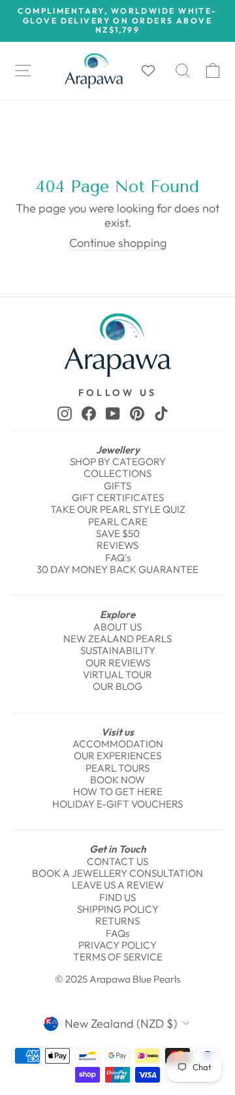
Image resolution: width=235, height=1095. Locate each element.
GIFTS (117, 486)
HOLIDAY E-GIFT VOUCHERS (117, 804)
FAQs (117, 933)
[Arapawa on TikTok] (161, 413)
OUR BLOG (117, 686)
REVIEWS (117, 545)
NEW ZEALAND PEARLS (117, 638)
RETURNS (117, 921)
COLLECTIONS (117, 473)
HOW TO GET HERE (118, 791)
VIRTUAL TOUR (117, 674)
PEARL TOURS (117, 768)
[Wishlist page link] (155, 70)
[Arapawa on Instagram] (64, 413)
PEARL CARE (118, 521)
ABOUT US (117, 627)
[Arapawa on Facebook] (89, 413)
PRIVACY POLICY (117, 945)
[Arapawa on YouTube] (113, 413)
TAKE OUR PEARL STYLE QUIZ (117, 509)
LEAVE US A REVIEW (118, 885)
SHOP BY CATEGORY (118, 461)
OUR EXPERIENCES (117, 755)
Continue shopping (117, 243)
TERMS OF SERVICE (118, 957)
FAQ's (118, 557)
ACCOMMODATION (117, 744)
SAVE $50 (118, 533)
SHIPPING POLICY (118, 909)
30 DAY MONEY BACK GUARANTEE (117, 569)
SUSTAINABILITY (117, 650)
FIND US (117, 897)
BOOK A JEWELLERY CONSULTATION (117, 873)
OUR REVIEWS (118, 663)
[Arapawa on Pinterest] (137, 413)
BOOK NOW (117, 780)
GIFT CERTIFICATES (118, 497)
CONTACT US (117, 861)
